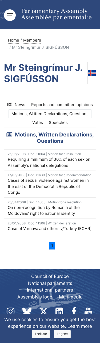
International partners (50, 290)
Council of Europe (50, 276)
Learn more (79, 326)
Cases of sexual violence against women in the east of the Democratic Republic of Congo (49, 184)
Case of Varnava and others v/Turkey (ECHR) (49, 226)
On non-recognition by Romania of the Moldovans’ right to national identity (45, 208)
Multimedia (71, 297)
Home (13, 40)
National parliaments (50, 283)
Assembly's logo (34, 297)
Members (32, 40)
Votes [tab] (37, 122)
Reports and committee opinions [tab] (62, 104)
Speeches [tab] (58, 122)
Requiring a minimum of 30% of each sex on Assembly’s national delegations (49, 160)
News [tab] (20, 104)
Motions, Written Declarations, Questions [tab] (50, 113)
